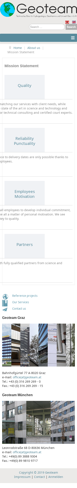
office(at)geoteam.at (27, 377)
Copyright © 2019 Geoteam (38, 472)
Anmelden (55, 477)
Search (71, 27)
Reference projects (24, 296)
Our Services (20, 302)
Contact (39, 477)
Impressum (22, 477)
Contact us (18, 309)
